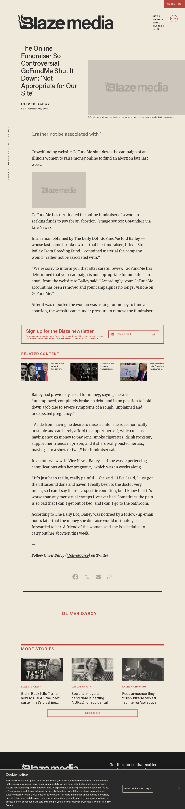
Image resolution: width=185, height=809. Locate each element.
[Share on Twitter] (87, 577)
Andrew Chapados (134, 687)
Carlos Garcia (81, 687)
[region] (92, 789)
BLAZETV (158, 26)
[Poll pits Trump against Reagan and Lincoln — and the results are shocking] (34, 371)
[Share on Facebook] (75, 577)
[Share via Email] (98, 577)
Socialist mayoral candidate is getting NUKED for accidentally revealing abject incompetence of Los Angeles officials (91, 698)
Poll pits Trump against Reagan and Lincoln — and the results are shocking (57, 366)
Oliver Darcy (35, 104)
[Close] (179, 788)
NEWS (156, 16)
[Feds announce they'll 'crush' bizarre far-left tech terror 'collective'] (143, 669)
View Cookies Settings (137, 789)
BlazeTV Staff (31, 687)
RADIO (157, 23)
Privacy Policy (61, 336)
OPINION (158, 20)
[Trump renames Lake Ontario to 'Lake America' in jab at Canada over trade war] (133, 371)
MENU (174, 19)
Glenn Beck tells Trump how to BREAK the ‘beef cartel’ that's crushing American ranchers (40, 698)
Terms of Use (78, 336)
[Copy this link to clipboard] (110, 577)
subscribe (174, 4)
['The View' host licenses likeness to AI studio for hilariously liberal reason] (84, 371)
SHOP (156, 29)
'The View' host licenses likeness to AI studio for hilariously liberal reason (107, 366)
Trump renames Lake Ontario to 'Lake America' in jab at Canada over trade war (157, 366)
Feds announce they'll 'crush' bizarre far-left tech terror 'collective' (139, 698)
